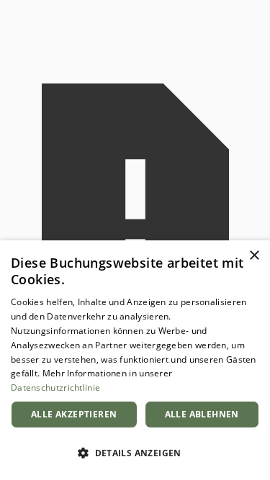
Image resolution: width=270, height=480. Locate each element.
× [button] (253, 255)
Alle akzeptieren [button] (74, 414)
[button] (135, 453)
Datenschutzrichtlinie (55, 387)
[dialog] (135, 360)
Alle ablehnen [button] (202, 414)
